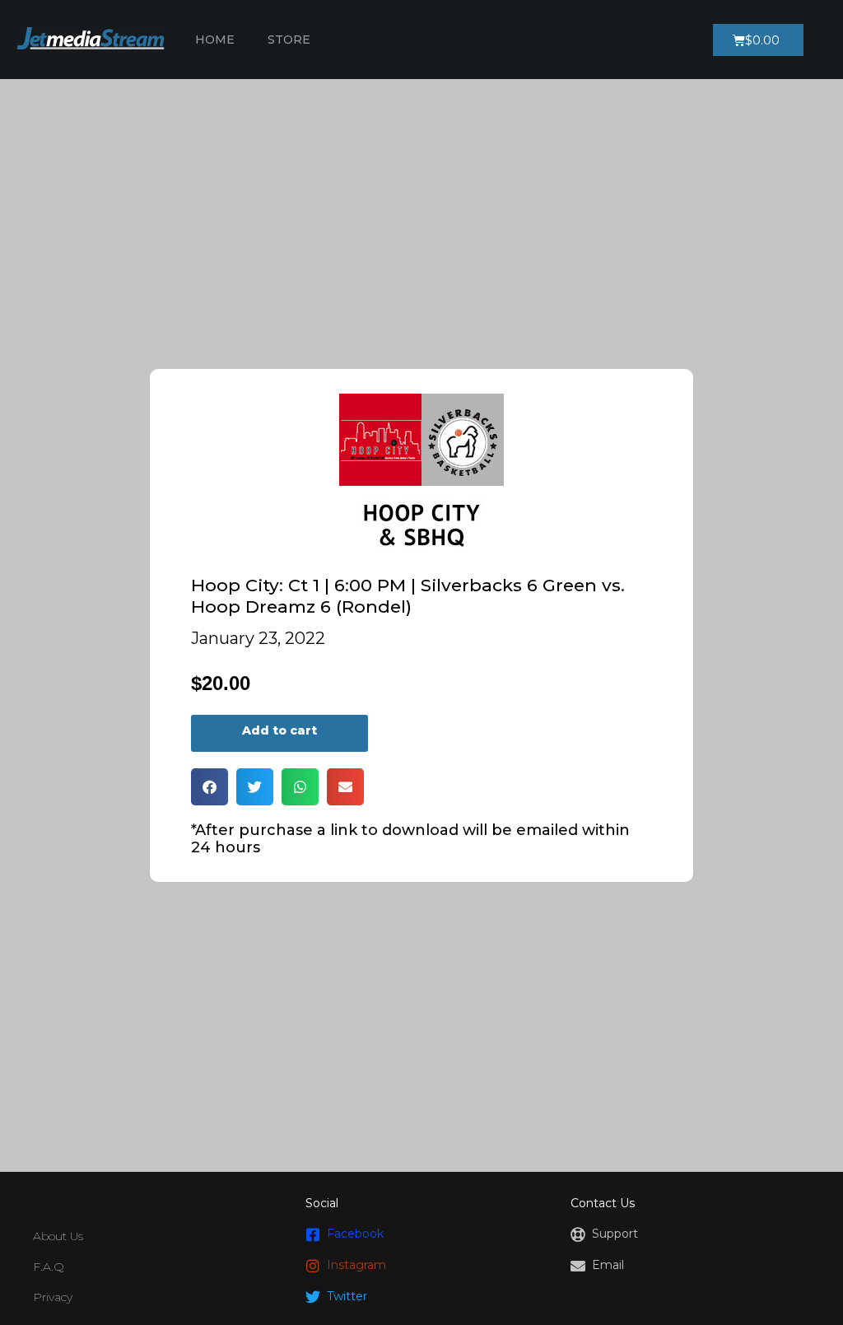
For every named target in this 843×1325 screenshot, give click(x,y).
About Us (58, 1236)
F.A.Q (48, 1266)
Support (615, 1233)
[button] (209, 786)
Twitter (347, 1296)
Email (608, 1264)
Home (215, 39)
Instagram (356, 1264)
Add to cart (279, 730)
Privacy (52, 1297)
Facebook (355, 1233)
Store (289, 39)
